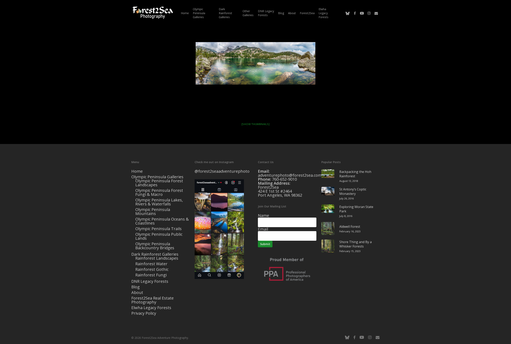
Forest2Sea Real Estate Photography (152, 300)
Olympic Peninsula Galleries (157, 177)
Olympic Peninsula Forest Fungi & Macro (159, 192)
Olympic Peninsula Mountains (152, 212)
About (137, 293)
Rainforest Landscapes (156, 258)
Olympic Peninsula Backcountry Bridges (154, 246)
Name (263, 215)
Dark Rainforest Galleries (154, 254)
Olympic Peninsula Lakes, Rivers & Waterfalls (159, 202)
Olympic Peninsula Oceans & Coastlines (162, 221)
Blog (135, 287)
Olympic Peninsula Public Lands (158, 236)
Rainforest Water (151, 264)
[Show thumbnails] (256, 124)
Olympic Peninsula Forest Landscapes (159, 183)
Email (263, 229)
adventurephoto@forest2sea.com (290, 175)
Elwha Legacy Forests (151, 308)
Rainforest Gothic (151, 269)
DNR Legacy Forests (149, 281)
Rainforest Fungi (151, 275)
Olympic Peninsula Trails (158, 229)
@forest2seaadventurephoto (222, 171)
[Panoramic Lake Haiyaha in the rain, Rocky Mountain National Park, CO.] (255, 63)
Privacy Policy (143, 313)
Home (137, 171)
